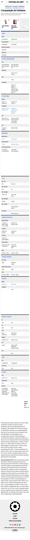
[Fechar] (9, 20)
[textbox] (24, 27)
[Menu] (2, 2)
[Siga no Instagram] (13, 525)
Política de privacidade (15, 521)
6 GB (15, 139)
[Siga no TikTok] (20, 525)
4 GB (12, 139)
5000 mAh (4, 284)
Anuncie (15, 513)
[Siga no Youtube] (15, 525)
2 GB (3, 139)
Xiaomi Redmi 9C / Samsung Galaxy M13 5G (14, 8)
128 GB (16, 144)
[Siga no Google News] (17, 525)
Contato (15, 518)
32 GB (3, 144)
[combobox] (24, 27)
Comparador (21, 6)
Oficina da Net (8, 6)
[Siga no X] (10, 525)
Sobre (15, 516)
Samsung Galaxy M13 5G (14, 27)
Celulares (15, 6)
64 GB (12, 144)
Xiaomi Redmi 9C (5, 26)
